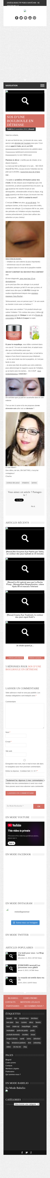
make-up (15, 1026)
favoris (38, 1022)
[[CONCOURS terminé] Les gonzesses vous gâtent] (11, 968)
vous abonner (25, 786)
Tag (8, 1043)
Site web (9, 751)
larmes (34, 483)
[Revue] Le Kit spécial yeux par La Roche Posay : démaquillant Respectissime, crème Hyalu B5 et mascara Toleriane (25, 584)
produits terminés (13, 1035)
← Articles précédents (15, 658)
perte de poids (22, 1031)
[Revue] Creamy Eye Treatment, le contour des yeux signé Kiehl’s (25, 616)
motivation (10, 1031)
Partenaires (12, 1006)
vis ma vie (17, 1047)
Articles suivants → (36, 658)
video (9, 1047)
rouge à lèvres (12, 1039)
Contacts (10, 1002)
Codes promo (30, 998)
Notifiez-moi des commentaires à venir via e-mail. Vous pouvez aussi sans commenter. (25, 784)
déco (31, 1022)
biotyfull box (23, 1018)
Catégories (10, 1104)
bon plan (10, 1022)
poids (32, 1031)
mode (35, 1026)
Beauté (31, 129)
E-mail (9, 742)
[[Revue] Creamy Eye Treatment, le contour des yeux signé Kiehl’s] (25, 601)
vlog (25, 1047)
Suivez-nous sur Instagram (27, 923)
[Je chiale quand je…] (25, 632)
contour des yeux (13, 483)
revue (33, 1035)
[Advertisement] (25, 53)
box (17, 1022)
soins (29, 1039)
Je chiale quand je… (25, 646)
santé (22, 1039)
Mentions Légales (30, 1002)
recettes (25, 1035)
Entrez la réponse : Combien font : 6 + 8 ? (21, 771)
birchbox (34, 1018)
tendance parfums (19, 1043)
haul (8, 1026)
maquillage (26, 1026)
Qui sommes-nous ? (34, 1006)
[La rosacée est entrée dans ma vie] (11, 981)
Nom (8, 732)
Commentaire (11, 702)
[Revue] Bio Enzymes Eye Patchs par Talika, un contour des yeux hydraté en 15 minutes (25, 553)
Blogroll (13, 998)
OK (39, 806)
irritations (25, 483)
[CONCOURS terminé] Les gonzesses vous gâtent (29, 966)
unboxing (37, 1043)
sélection (36, 1039)
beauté (9, 1018)
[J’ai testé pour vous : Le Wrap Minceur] (11, 956)
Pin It (33, 506)
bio (15, 1018)
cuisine (24, 1022)
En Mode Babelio (15, 1087)
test (29, 1043)
